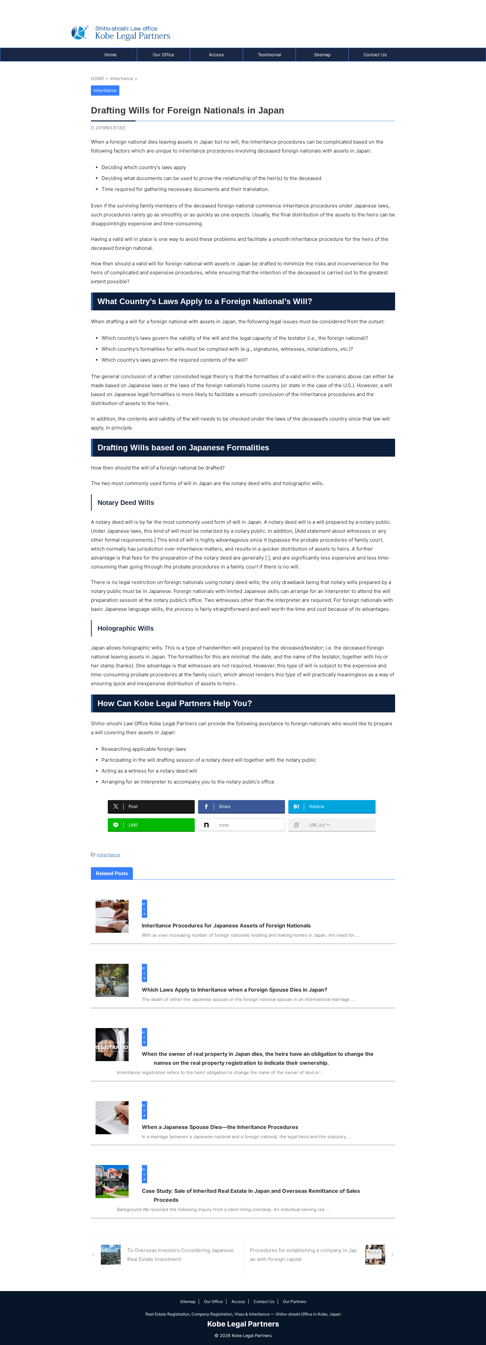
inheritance (108, 854)
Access (216, 54)
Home (110, 54)
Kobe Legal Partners (243, 1324)
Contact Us (375, 54)
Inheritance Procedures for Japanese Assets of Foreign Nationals (226, 925)
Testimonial (269, 54)
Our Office (163, 54)
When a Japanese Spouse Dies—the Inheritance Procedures (220, 1127)
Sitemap (322, 54)
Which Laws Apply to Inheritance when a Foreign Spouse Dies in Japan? (234, 989)
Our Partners (294, 1301)
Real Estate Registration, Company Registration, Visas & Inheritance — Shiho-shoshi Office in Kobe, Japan (243, 1314)
